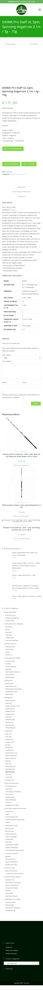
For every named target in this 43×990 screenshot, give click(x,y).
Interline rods (9, 750)
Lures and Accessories (11, 853)
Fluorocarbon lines (11, 686)
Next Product (33, 44)
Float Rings (8, 789)
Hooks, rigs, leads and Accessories (15, 808)
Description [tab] (21, 187)
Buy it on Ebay (28, 164)
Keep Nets (8, 842)
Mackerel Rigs (9, 905)
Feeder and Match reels (12, 706)
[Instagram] (5, 973)
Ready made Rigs (10, 800)
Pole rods (8, 764)
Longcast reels (9, 714)
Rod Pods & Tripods (11, 896)
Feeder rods (9, 747)
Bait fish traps (9, 831)
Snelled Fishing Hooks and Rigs (14, 819)
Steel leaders (9, 694)
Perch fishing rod (10, 758)
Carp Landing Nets (11, 837)
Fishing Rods (14, 174)
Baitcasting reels (10, 701)
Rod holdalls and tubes (12, 672)
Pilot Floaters (9, 794)
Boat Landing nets (11, 834)
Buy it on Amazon (11, 164)
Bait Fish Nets (9, 828)
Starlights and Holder (11, 805)
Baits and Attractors (11, 871)
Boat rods (17, 451)
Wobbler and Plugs (11, 865)
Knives (7, 652)
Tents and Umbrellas (11, 640)
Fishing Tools (9, 811)
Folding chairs (9, 638)
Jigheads (7, 856)
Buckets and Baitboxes (12, 618)
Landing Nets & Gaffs (11, 825)
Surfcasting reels (10, 728)
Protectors (8, 655)
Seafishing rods (10, 769)
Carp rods (8, 737)
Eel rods (7, 745)
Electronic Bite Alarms (12, 885)
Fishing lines (8, 680)
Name (5, 382)
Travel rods (8, 777)
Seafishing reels (10, 719)
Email (25, 382)
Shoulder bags (9, 677)
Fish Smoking (9, 649)
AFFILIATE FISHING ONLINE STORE (21, 1)
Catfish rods (9, 739)
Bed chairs (8, 632)
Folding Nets (9, 839)
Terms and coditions (12, 950)
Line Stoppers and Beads (13, 792)
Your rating (6, 355)
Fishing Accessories (10, 644)
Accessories (8, 627)
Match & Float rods (11, 753)
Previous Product (10, 44)
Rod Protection (10, 675)
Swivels (7, 822)
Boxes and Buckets (10, 612)
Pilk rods (8, 761)
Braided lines (9, 683)
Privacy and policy (11, 953)
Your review (7, 361)
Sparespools (9, 722)
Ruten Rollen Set (10, 766)
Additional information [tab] (21, 192)
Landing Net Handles (11, 845)
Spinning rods (22, 174)
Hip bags (8, 664)
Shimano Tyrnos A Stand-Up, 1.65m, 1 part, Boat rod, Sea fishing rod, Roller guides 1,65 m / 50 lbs (21, 455)
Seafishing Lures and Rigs (12, 899)
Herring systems (10, 902)
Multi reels (8, 717)
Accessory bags (10, 661)
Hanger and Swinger (11, 888)
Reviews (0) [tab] (21, 196)
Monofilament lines (11, 692)
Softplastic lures (10, 859)
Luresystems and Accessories (14, 873)
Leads (7, 814)
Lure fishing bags (10, 666)
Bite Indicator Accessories (13, 882)
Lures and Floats (9, 868)
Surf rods (8, 774)
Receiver (8, 891)
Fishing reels (8, 698)
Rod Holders (9, 893)
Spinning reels (9, 725)
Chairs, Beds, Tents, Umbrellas (13, 624)
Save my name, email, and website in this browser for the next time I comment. (21, 396)
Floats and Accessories (11, 783)
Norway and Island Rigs (12, 908)
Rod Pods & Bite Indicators (12, 877)
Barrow (7, 630)
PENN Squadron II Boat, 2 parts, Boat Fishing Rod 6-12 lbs (21, 506)
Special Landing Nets (11, 847)
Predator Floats (10, 797)
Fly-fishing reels (10, 709)
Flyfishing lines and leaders (13, 689)
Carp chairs (8, 635)
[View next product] (39, 44)
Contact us (9, 947)
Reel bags (8, 669)
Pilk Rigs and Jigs (10, 910)
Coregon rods (9, 742)
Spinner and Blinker (11, 862)
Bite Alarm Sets (10, 880)
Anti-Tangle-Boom (10, 786)
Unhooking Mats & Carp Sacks (14, 850)
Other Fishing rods (11, 756)
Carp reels (8, 703)
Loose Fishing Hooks (11, 817)
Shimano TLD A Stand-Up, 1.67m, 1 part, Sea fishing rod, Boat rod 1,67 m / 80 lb (21, 529)
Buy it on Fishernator (13, 149)
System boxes (9, 620)
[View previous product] (3, 44)
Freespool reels (10, 711)
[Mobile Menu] (40, 9)
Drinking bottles (10, 647)
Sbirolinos (8, 802)
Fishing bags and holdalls (12, 658)
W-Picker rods (9, 780)
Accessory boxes (10, 615)
